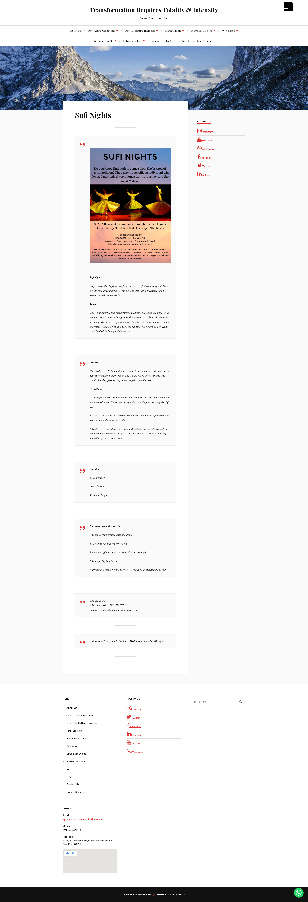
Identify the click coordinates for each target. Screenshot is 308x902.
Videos (155, 41)
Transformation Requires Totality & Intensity (154, 10)
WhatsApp (208, 148)
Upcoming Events (103, 41)
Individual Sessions (201, 30)
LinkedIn (206, 174)
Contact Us (184, 41)
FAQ (168, 41)
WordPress (145, 894)
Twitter (206, 166)
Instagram (207, 131)
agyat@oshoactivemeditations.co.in (83, 819)
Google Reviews (206, 41)
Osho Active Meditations (101, 30)
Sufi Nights (93, 115)
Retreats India (173, 30)
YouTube (207, 140)
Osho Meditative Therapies (140, 30)
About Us (75, 30)
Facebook (205, 157)
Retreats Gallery (132, 41)
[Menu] (288, 6)
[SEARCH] (240, 701)
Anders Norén (176, 894)
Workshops (228, 30)
